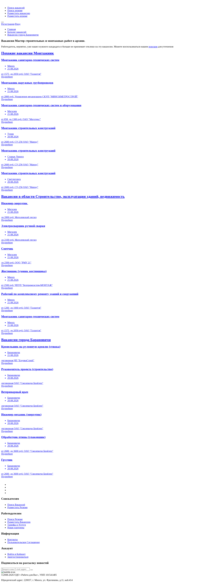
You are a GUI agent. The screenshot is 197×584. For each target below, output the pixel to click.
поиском (153, 46)
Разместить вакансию (18, 13)
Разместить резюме (17, 16)
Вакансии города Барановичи (23, 34)
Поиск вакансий (16, 7)
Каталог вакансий (16, 32)
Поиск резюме (14, 10)
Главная (11, 29)
